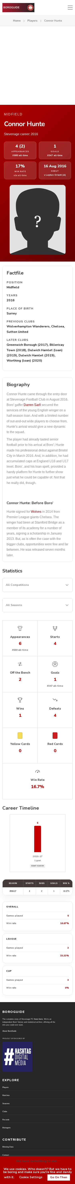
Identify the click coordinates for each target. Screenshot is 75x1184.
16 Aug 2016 (55, 166)
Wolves (36, 511)
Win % (66, 883)
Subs (42, 883)
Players (32, 21)
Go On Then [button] (58, 1177)
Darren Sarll (32, 405)
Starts (30, 883)
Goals (54, 883)
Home (17, 21)
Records (5, 1120)
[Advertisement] (37, 65)
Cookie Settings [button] (30, 1177)
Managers (6, 1128)
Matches (6, 1095)
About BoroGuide (9, 1031)
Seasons (6, 1104)
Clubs (4, 1112)
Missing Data (7, 1147)
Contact (5, 1155)
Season (13, 883)
